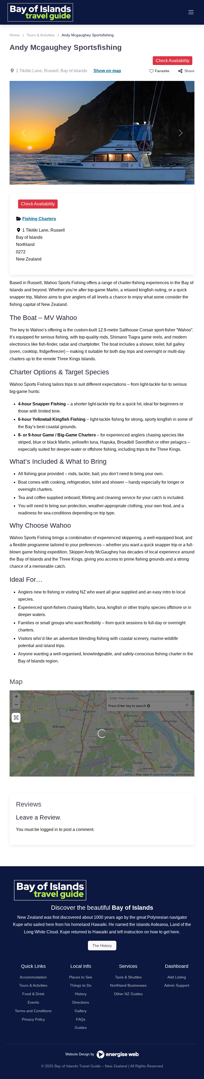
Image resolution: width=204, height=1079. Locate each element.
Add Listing (176, 977)
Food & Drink (33, 994)
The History (102, 945)
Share (189, 71)
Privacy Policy (33, 1019)
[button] (23, 133)
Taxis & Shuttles (128, 977)
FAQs (80, 1019)
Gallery (81, 1011)
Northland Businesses (128, 985)
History (81, 994)
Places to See (80, 977)
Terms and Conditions (33, 1011)
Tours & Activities (41, 35)
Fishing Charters (39, 218)
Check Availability (172, 60)
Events (33, 1002)
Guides (81, 1027)
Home (15, 35)
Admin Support (176, 985)
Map (16, 681)
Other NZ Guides (128, 994)
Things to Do (80, 985)
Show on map (107, 70)
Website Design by (80, 1054)
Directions (80, 1002)
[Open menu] (191, 12)
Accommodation (33, 977)
